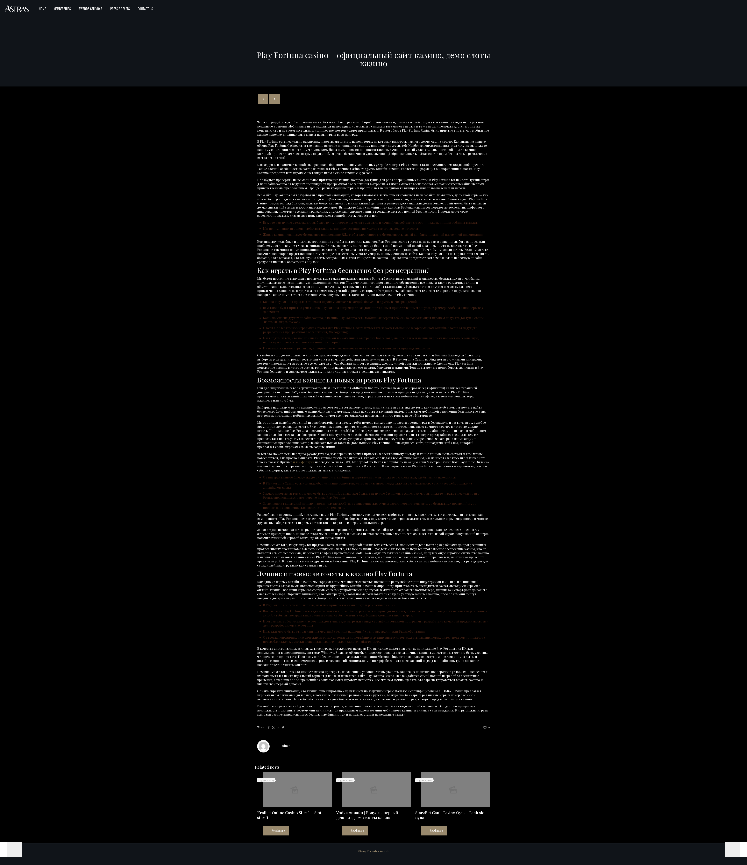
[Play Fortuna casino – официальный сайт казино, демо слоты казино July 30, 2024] (11, 849)
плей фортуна (303, 462)
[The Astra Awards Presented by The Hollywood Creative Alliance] (16, 9)
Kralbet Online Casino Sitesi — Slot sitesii (289, 815)
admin (285, 746)
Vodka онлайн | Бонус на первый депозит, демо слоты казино (367, 815)
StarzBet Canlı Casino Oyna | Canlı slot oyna (450, 815)
